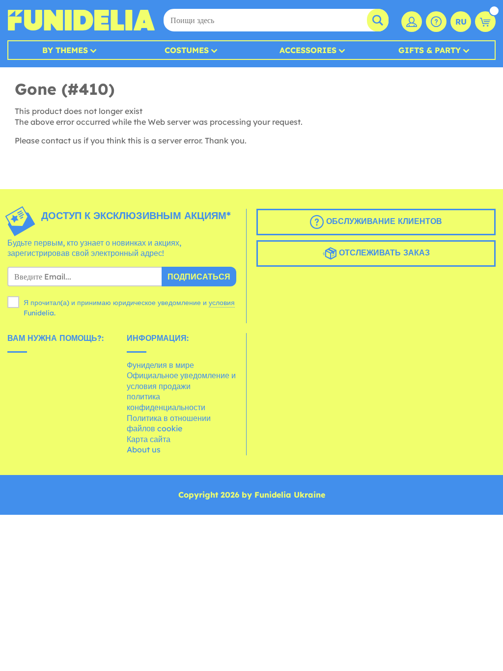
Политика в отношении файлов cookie (169, 423)
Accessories (307, 50)
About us (144, 449)
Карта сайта (148, 439)
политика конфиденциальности (166, 401)
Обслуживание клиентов (383, 221)
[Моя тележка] (485, 21)
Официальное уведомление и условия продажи (181, 380)
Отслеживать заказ (383, 252)
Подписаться (199, 276)
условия (222, 302)
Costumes (187, 50)
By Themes (65, 50)
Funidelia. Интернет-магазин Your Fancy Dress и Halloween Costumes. (81, 20)
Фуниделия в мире (160, 365)
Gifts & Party (429, 50)
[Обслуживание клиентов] (436, 21)
